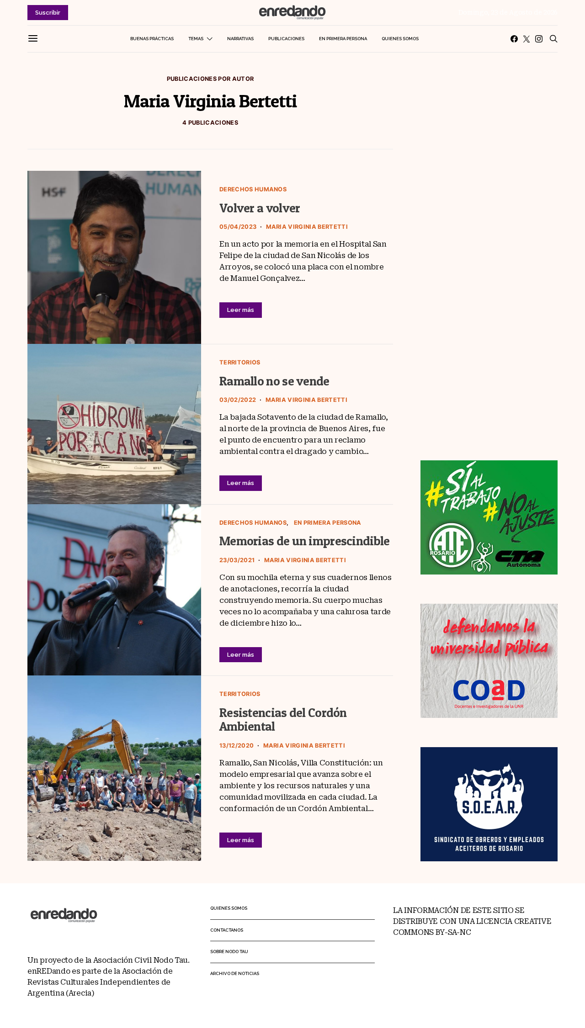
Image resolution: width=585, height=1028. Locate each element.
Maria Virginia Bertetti (307, 226)
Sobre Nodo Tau (229, 951)
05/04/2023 (237, 226)
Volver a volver (259, 208)
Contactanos (226, 930)
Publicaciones (286, 38)
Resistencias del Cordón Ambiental (283, 719)
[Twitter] (526, 38)
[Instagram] (538, 38)
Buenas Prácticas (152, 38)
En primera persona (343, 38)
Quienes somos (400, 38)
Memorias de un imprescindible (304, 540)
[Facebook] (514, 38)
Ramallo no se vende (274, 381)
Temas (195, 38)
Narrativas (240, 38)
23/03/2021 (237, 560)
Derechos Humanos (253, 189)
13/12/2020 (236, 745)
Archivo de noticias (234, 973)
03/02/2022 (237, 399)
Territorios (240, 362)
